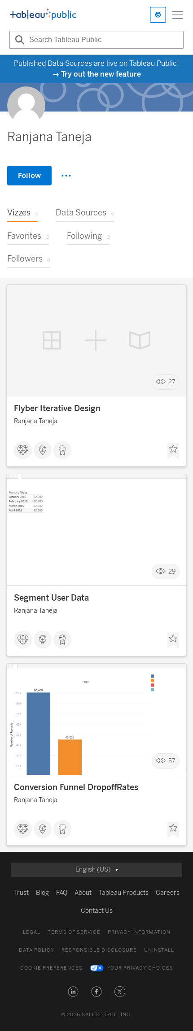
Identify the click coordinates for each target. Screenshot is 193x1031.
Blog (42, 893)
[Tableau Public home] (43, 15)
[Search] (18, 40)
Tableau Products (124, 893)
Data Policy (36, 950)
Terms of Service (74, 932)
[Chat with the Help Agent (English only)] (158, 15)
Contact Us (97, 911)
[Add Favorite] (173, 451)
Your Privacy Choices (140, 968)
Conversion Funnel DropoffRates (76, 787)
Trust (21, 893)
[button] (73, 991)
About (83, 893)
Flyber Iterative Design (57, 408)
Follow (29, 175)
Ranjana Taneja (35, 421)
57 (171, 761)
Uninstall (159, 950)
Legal (31, 932)
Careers (168, 893)
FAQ (61, 893)
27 (171, 382)
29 (171, 572)
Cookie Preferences (51, 968)
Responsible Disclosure (99, 950)
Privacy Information (139, 932)
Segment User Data (51, 598)
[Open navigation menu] (178, 15)
